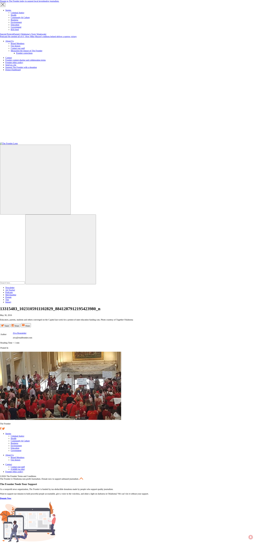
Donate (8, 297)
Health (13, 15)
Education (15, 25)
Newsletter (9, 287)
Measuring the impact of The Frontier (26, 51)
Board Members (17, 43)
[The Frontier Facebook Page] (1, 429)
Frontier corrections (24, 53)
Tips (7, 299)
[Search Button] (60, 249)
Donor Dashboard (13, 70)
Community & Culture (20, 17)
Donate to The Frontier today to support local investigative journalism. (29, 1)
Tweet (6, 326)
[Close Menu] (2, 4)
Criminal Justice (17, 13)
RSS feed (15, 29)
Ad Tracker (10, 290)
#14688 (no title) (18, 469)
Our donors (15, 46)
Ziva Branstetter (19, 333)
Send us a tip (10, 65)
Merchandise (10, 295)
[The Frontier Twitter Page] (3, 429)
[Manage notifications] (251, 537)
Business (14, 20)
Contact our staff (18, 48)
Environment (16, 22)
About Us (9, 41)
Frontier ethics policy (14, 62)
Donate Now (5, 498)
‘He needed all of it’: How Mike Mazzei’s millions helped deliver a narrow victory (42, 36)
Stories (8, 10)
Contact (8, 58)
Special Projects (6, 34)
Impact (8, 302)
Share (16, 326)
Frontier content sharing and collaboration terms (25, 60)
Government (16, 27)
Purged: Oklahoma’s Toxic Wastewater (29, 34)
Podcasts (3, 36)
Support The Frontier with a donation (21, 67)
